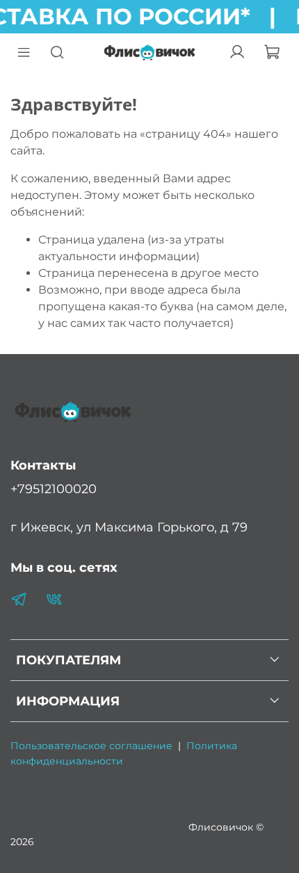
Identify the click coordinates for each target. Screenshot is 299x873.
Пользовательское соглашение (91, 745)
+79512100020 (53, 488)
